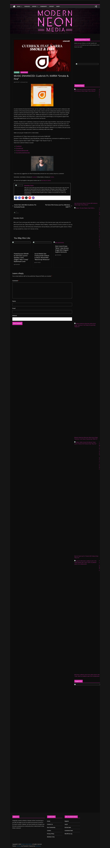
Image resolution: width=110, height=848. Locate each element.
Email (13, 308)
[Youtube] (29, 197)
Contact (51, 6)
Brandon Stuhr (25, 82)
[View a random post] (96, 6)
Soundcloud (19, 148)
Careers (49, 830)
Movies (34, 6)
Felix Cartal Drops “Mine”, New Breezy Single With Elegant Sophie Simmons (62, 249)
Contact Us (50, 824)
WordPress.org (68, 833)
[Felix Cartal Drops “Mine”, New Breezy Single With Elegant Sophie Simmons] (59, 242)
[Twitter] (26, 197)
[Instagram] (19, 197)
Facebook (18, 146)
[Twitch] (33, 197)
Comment (15, 280)
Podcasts (27, 6)
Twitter (52, 177)
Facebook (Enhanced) (22, 150)
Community (43, 6)
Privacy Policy (50, 833)
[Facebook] (16, 197)
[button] (21, 6)
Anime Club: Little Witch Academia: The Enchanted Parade (25, 206)
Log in (66, 824)
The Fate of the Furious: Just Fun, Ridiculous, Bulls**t (57, 206)
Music (18, 6)
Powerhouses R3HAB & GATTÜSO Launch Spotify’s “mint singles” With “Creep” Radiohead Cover (21, 257)
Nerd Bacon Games (46, 180)
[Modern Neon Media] (14, 6)
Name (14, 301)
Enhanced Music (24, 72)
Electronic (16, 72)
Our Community (51, 827)
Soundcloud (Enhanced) (23, 153)
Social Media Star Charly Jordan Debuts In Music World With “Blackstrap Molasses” (42, 256)
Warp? (58, 6)
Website (14, 315)
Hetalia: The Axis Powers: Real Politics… (99, 228)
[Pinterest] (23, 197)
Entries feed (68, 827)
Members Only (51, 837)
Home (48, 821)
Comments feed (69, 830)
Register (67, 821)
